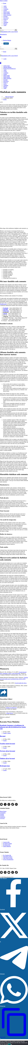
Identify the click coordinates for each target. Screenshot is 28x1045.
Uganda (2, 814)
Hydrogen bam (5, 766)
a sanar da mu (9, 713)
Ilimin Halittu (6, 13)
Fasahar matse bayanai (7, 743)
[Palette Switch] (14, 37)
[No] (11, 1044)
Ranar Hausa (3, 811)
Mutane (5, 23)
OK (9, 1044)
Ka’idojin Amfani (7, 843)
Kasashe (5, 16)
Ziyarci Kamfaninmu (8, 859)
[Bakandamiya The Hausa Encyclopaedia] (9, 55)
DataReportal (3, 304)
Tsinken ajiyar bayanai (7, 758)
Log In (6, 43)
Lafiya (5, 20)
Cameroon (2, 817)
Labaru (9, 733)
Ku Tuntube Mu (7, 855)
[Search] (1, 28)
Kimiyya (5, 19)
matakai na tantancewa (11, 707)
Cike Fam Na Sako (8, 858)
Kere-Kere (6, 18)
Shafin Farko (6, 65)
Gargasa (2, 815)
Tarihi (4, 25)
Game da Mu (6, 842)
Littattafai (5, 22)
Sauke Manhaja (7, 846)
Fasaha (5, 10)
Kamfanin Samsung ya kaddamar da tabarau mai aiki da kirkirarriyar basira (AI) (13, 727)
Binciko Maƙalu (7, 67)
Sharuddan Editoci (7, 856)
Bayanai (2, 736)
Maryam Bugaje (9, 96)
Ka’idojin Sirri (6, 845)
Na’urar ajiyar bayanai (7, 751)
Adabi (4, 6)
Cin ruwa (2, 818)
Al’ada (5, 7)
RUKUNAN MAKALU (9, 68)
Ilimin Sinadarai (7, 15)
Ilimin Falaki (6, 12)
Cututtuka (5, 9)
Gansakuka (3, 812)
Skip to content (3, 0)
